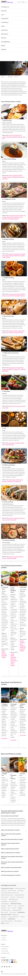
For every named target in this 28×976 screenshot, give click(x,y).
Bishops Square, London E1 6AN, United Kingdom (4, 654)
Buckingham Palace (13, 899)
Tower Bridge (4, 901)
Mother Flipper (12, 479)
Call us (3, 937)
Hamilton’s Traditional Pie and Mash (17, 254)
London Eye (4, 890)
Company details (5, 946)
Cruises (3, 26)
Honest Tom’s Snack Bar (14, 135)
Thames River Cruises (6, 910)
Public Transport (18, 921)
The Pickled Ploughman (13, 218)
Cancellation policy (5, 953)
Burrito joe (11, 332)
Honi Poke (22, 406)
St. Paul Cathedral (13, 901)
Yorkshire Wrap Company (14, 294)
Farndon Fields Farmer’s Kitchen (16, 215)
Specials (3, 45)
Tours (2, 14)
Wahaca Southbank (13, 330)
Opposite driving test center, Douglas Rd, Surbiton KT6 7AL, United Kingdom (23, 645)
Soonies (10, 556)
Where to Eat (10, 76)
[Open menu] (26, 1)
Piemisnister (17, 443)
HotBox (10, 175)
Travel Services (4, 22)
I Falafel (10, 518)
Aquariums (3, 908)
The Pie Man (11, 443)
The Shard (12, 897)
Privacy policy (4, 948)
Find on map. (14, 740)
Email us (4, 940)
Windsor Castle (20, 897)
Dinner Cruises (4, 912)
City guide (3, 49)
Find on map (4, 738)
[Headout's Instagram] (4, 966)
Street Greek (13, 519)
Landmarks (3, 905)
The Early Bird (16, 556)
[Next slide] (26, 579)
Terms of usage (4, 951)
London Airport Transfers (7, 921)
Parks (15, 905)
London (2, 76)
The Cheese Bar (15, 369)
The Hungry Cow (17, 481)
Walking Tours (15, 914)
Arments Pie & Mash (9, 444)
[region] (14, 624)
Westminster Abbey (19, 895)
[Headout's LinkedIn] (2, 966)
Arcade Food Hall (10, 295)
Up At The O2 (4, 899)
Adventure (3, 38)
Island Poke (11, 406)
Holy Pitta (7, 519)
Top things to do (5, 7)
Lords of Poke (5, 407)
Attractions (4, 10)
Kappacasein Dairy (13, 367)
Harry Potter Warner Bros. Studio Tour (9, 892)
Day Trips (22, 916)
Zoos (9, 908)
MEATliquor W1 (19, 479)
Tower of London (12, 890)
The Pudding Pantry (15, 177)
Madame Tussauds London (7, 895)
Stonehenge (20, 890)
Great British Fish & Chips (16, 137)
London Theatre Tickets (19, 888)
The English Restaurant (19, 295)
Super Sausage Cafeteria (7, 255)
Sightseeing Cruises (17, 910)
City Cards (14, 908)
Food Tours (3, 918)
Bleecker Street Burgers (7, 481)
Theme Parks (21, 905)
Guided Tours (4, 916)
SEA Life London (5, 897)
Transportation (4, 18)
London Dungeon (5, 903)
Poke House (17, 406)
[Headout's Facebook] (9, 966)
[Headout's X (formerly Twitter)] (11, 966)
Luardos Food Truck (18, 332)
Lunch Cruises (13, 912)
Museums (10, 905)
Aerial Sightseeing (5, 41)
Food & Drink (4, 30)
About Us (7, 923)
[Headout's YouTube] (6, 966)
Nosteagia (14, 558)
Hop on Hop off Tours (14, 916)
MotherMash (17, 255)
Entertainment (4, 34)
